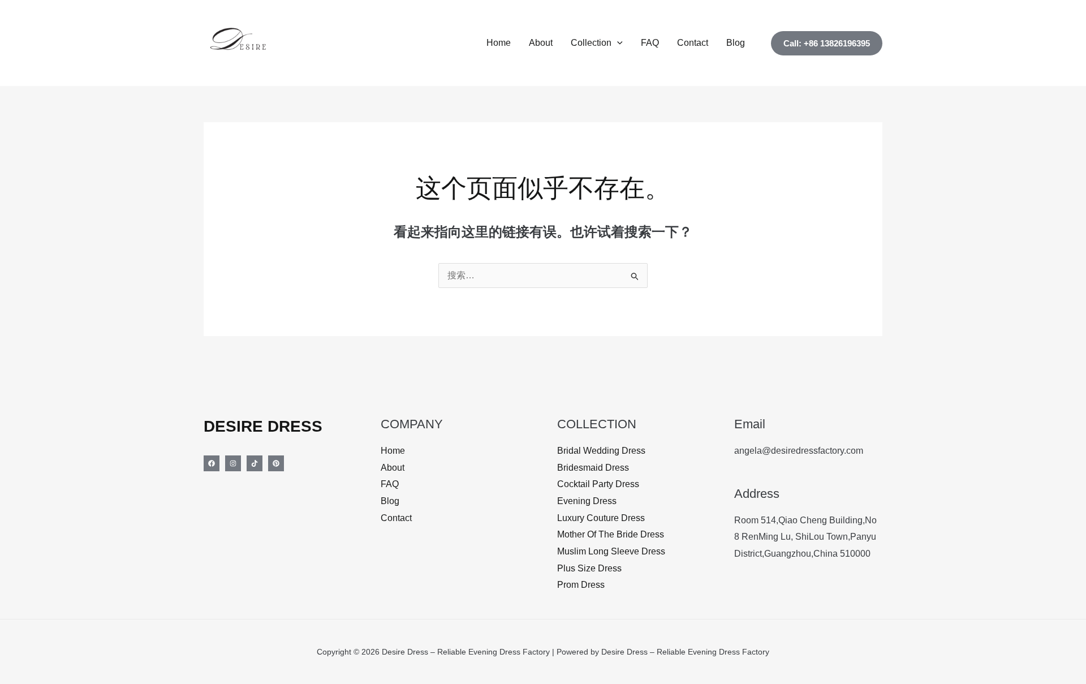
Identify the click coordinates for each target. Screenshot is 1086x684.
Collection (591, 43)
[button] (617, 43)
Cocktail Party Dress (598, 484)
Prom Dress (581, 585)
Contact (692, 43)
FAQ (650, 43)
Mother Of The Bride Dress (610, 534)
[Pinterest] (276, 463)
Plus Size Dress (589, 568)
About (541, 43)
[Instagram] (233, 463)
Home (498, 43)
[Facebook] (211, 463)
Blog (735, 43)
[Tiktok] (254, 463)
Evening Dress (587, 501)
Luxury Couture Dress (601, 518)
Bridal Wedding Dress (601, 450)
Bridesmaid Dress (593, 467)
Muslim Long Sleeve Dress (611, 551)
